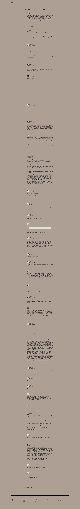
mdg (30, 190)
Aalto (24, 499)
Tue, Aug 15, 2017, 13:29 (32, 297)
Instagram (48, 499)
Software (36, 9)
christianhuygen (32, 156)
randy (30, 30)
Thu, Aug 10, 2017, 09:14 (32, 204)
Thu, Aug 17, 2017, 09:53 (32, 378)
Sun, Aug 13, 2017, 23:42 (32, 238)
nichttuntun (31, 44)
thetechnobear (31, 75)
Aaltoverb (24, 500)
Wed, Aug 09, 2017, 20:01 (32, 191)
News (35, 501)
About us (36, 499)
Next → (32, 26)
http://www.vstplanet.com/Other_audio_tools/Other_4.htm (37, 459)
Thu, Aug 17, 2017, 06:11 (32, 368)
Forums (27, 9)
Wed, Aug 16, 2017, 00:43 (32, 324)
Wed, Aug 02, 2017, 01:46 (32, 45)
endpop (30, 413)
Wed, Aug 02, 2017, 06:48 (32, 76)
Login (59, 499)
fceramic (30, 64)
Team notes (36, 502)
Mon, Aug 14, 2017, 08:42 (32, 254)
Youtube (48, 500)
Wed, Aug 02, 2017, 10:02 (32, 105)
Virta (23, 502)
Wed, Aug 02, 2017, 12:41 (32, 122)
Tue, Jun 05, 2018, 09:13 (32, 445)
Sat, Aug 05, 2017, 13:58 (32, 157)
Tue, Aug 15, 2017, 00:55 (32, 262)
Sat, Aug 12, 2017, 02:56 (32, 215)
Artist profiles (37, 500)
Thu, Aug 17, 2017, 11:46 (32, 386)
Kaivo (24, 501)
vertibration (31, 296)
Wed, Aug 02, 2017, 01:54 (32, 65)
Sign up (59, 500)
